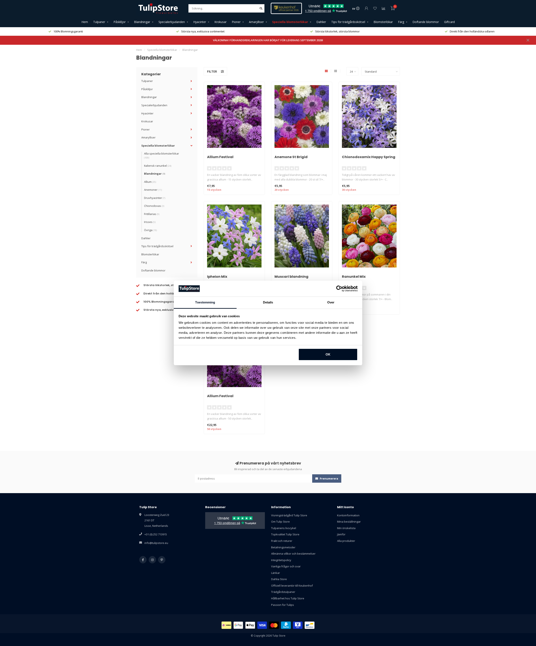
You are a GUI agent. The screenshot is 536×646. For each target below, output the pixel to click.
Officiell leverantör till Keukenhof (292, 585)
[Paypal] (286, 625)
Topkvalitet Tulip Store (285, 534)
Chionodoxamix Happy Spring (368, 157)
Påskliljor (119, 22)
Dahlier (321, 22)
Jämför (341, 534)
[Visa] (262, 625)
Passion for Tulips (282, 605)
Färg (401, 22)
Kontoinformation (348, 515)
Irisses (150, 222)
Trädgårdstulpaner (283, 592)
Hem (84, 22)
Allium (150, 182)
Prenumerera (328, 478)
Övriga (150, 230)
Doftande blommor (425, 22)
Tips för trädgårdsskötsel (348, 22)
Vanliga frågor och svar (286, 566)
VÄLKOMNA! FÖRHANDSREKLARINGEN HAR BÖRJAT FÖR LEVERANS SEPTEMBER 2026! (268, 40)
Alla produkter (346, 541)
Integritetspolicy (281, 560)
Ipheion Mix (217, 276)
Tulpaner (99, 22)
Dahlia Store (279, 579)
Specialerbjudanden (171, 22)
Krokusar (220, 22)
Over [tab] (330, 302)
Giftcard (449, 22)
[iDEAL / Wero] (226, 625)
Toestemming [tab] (205, 302)
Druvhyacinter (154, 198)
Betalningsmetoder (283, 547)
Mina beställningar (349, 521)
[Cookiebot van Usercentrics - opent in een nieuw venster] (339, 288)
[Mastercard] (274, 625)
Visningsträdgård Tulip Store (289, 515)
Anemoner (153, 190)
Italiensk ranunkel (157, 166)
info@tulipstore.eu (156, 543)
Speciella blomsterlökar (290, 22)
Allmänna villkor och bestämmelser (293, 553)
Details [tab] (268, 302)
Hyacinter (199, 22)
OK (328, 354)
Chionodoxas (154, 206)
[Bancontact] (309, 625)
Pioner (236, 22)
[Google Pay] (238, 625)
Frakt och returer (281, 541)
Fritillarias (151, 214)
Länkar (275, 573)
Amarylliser (256, 22)
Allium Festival (220, 157)
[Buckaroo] (298, 625)
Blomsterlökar (383, 22)
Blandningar (142, 22)
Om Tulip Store (280, 521)
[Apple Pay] (250, 625)
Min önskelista (346, 528)
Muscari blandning (291, 276)
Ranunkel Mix (354, 276)
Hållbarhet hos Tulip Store (287, 598)
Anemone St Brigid (291, 157)
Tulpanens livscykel (283, 528)
